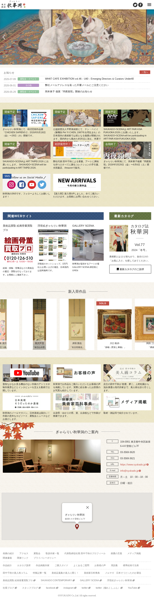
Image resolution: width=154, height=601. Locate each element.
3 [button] (80, 61)
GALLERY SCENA (89, 580)
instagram (68, 588)
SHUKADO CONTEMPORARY (56, 580)
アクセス (23, 553)
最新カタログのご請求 (132, 269)
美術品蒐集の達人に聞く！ (65, 573)
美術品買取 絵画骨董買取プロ (18, 580)
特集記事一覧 (39, 573)
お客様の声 (100, 565)
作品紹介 (7, 565)
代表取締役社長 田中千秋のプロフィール (85, 553)
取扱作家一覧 (52, 553)
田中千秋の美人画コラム (15, 573)
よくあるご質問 (81, 565)
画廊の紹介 (8, 553)
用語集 (114, 565)
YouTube (132, 588)
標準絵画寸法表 (131, 565)
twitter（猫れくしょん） (108, 588)
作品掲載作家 (42, 565)
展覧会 (37, 553)
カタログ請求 (24, 565)
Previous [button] (4, 37)
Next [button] (150, 37)
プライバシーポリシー (45, 558)
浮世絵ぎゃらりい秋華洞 (119, 580)
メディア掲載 (134, 553)
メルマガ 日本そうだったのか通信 (123, 573)
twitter (85, 588)
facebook (50, 588)
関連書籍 (7, 558)
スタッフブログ (30, 588)
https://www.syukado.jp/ (133, 464)
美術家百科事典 (92, 573)
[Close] (87, 507)
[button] (77, 527)
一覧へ (145, 72)
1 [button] (68, 61)
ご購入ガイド (61, 565)
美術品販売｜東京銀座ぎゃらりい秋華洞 (13, 4)
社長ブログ (8, 588)
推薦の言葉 (116, 553)
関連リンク (22, 558)
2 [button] (74, 61)
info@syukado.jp (129, 470)
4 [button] (85, 61)
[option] (77, 37)
